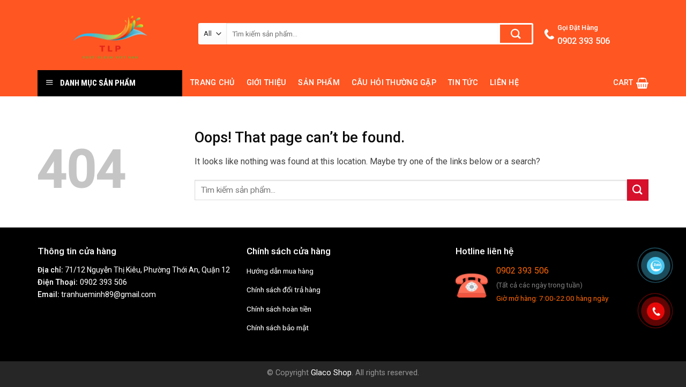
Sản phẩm (318, 82)
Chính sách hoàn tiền (279, 309)
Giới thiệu (267, 82)
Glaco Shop (331, 372)
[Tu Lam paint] (110, 35)
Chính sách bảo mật (278, 327)
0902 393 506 (103, 282)
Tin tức (463, 82)
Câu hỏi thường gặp (394, 82)
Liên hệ (504, 82)
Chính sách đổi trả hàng (283, 289)
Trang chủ (212, 82)
